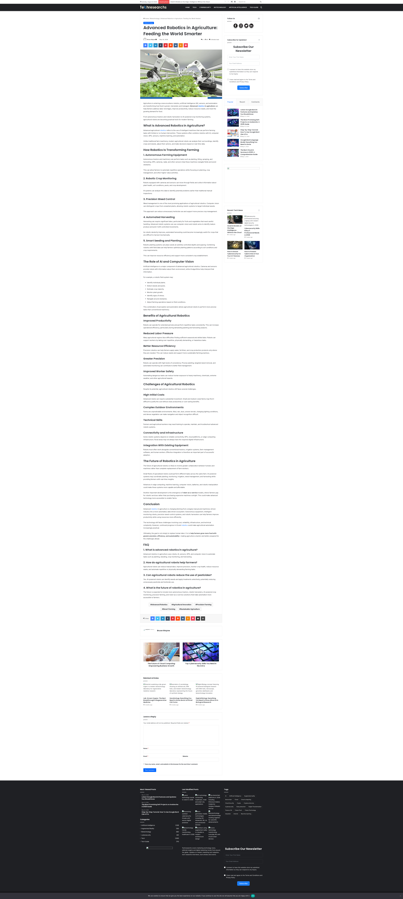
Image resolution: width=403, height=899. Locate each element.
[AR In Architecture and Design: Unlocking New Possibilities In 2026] (201, 833)
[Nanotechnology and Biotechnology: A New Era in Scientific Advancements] (215, 816)
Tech (194, 7)
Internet (236, 814)
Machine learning (246, 814)
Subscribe (243, 88)
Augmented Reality (147, 828)
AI (225, 796)
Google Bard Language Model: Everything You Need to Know (249, 142)
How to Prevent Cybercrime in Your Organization (251, 254)
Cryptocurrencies (249, 803)
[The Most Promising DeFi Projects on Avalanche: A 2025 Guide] (233, 123)
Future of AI (228, 810)
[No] (400, 896)
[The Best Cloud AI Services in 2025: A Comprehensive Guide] (233, 153)
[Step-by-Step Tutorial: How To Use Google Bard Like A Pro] (233, 133)
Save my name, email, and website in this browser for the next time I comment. (171, 764)
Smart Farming (169, 609)
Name (145, 748)
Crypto (239, 803)
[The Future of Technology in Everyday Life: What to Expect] (215, 833)
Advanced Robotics (159, 604)
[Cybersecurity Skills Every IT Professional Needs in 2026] (252, 220)
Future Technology (250, 810)
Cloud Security (229, 803)
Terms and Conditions (252, 875)
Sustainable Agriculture (190, 609)
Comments (255, 102)
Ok (253, 896)
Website (185, 756)
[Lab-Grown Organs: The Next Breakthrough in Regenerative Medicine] (154, 689)
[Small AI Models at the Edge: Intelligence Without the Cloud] (235, 219)
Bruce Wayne (151, 39)
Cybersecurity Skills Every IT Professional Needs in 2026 (252, 231)
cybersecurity (205, 7)
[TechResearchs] (153, 7)
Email (145, 756)
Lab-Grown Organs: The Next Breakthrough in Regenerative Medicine (154, 700)
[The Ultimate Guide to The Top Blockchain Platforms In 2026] (215, 802)
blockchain (228, 799)
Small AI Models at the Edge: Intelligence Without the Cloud (234, 229)
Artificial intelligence (238, 7)
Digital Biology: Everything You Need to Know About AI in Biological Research (207, 700)
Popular (230, 102)
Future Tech (238, 810)
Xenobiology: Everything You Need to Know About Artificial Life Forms (181, 700)
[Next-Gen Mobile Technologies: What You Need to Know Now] (201, 818)
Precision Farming (204, 604)
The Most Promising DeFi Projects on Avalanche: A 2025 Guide (250, 122)
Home (187, 7)
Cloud (236, 799)
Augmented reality (249, 796)
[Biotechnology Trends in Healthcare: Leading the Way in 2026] (188, 831)
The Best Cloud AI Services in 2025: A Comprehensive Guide (249, 152)
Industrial (228, 814)
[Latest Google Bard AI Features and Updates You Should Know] (233, 113)
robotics (201, 106)
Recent (242, 102)
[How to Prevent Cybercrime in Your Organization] (252, 245)
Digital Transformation (255, 806)
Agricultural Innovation (182, 604)
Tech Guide (254, 7)
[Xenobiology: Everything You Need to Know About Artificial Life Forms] (181, 689)
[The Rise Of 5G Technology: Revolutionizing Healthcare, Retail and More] (201, 799)
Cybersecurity (229, 806)
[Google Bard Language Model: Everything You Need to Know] (233, 143)
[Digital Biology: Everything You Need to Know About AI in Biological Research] (207, 689)
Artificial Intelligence (235, 796)
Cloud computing (246, 799)
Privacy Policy (244, 82)
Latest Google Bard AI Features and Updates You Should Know (249, 112)
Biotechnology (220, 7)
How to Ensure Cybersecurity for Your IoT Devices (234, 254)
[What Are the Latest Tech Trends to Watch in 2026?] (188, 797)
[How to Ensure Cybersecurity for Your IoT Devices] (235, 245)
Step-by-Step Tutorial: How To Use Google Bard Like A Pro (249, 132)
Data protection (241, 806)
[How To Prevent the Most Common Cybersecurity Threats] (188, 817)
